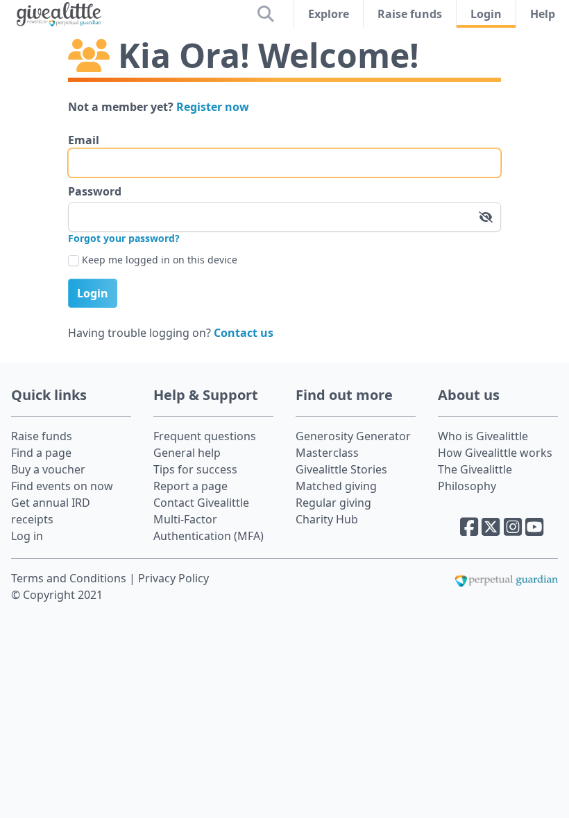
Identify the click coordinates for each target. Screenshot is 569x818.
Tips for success (195, 469)
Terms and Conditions (70, 578)
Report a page (190, 486)
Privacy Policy (173, 578)
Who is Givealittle (483, 436)
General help (187, 452)
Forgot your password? (124, 238)
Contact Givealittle (201, 502)
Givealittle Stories (341, 469)
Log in (27, 535)
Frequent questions (204, 436)
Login (486, 13)
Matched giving (336, 486)
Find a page (41, 452)
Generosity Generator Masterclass (353, 444)
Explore (328, 13)
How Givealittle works (495, 452)
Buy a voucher (48, 469)
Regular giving (333, 502)
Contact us (243, 332)
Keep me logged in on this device (159, 259)
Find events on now (62, 486)
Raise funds (409, 13)
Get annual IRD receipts (50, 511)
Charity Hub (327, 519)
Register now (212, 106)
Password (94, 191)
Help (542, 13)
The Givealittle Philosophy (475, 478)
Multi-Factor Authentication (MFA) (208, 527)
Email (83, 140)
